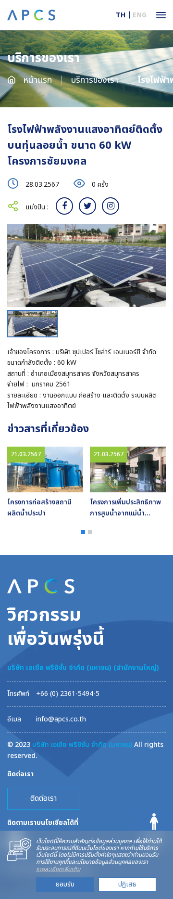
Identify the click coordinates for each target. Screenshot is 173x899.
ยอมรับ (65, 884)
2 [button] (90, 532)
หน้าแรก (36, 80)
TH (120, 15)
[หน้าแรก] (31, 15)
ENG (140, 15)
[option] (86, 265)
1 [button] (83, 532)
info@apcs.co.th (61, 719)
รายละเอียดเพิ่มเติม (58, 869)
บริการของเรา (94, 80)
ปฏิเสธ (127, 884)
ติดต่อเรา (43, 798)
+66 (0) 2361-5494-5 (67, 694)
